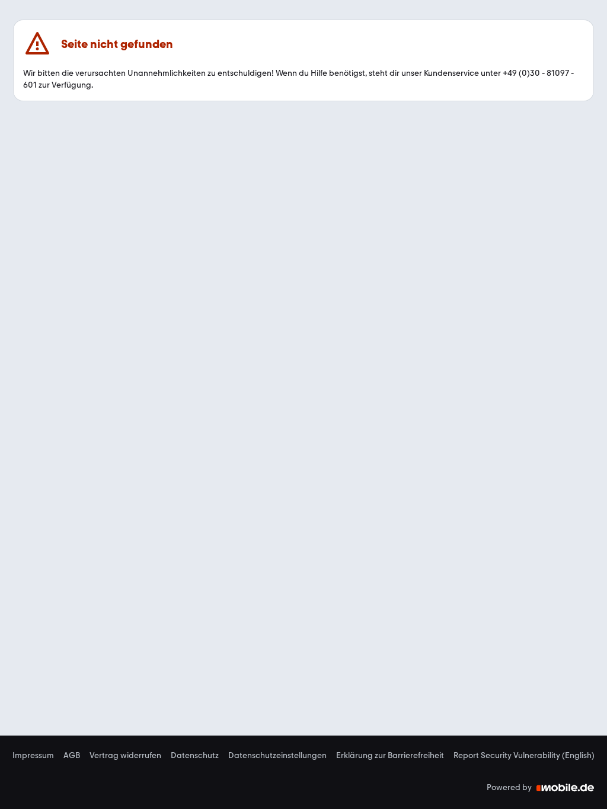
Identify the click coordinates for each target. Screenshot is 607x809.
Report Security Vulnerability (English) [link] (524, 755)
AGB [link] (71, 755)
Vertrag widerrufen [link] (125, 755)
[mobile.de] (565, 788)
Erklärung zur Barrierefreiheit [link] (390, 755)
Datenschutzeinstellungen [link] (277, 755)
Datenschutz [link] (195, 755)
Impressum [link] (33, 755)
